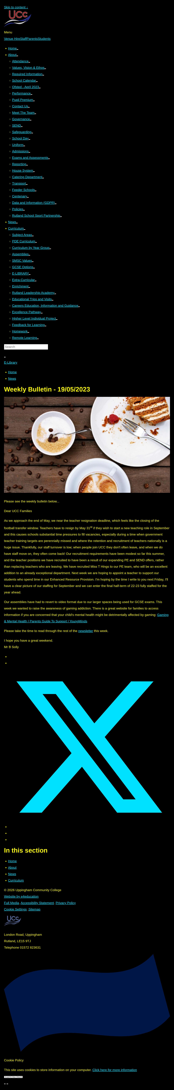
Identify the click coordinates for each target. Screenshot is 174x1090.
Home (12, 372)
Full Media (11, 903)
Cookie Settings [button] (15, 909)
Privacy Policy (66, 903)
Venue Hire (12, 38)
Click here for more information (114, 1070)
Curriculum (16, 880)
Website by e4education (21, 896)
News (12, 378)
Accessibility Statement (37, 903)
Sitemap (34, 909)
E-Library (10, 362)
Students (44, 38)
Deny (13, 1077)
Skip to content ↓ (16, 7)
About (12, 867)
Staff (23, 38)
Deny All (19, 1077)
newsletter (85, 631)
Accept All (8, 1077)
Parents (32, 38)
